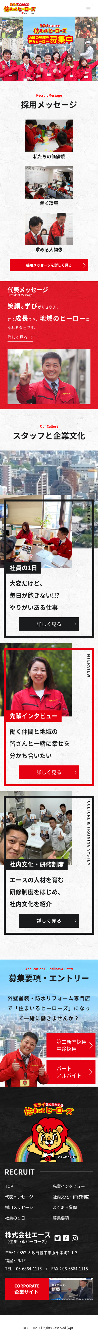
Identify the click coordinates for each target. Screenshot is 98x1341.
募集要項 (61, 1218)
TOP (9, 1186)
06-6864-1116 (29, 1269)
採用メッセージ (19, 1207)
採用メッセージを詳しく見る (49, 265)
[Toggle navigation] (88, 8)
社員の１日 (15, 1218)
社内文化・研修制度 (71, 1197)
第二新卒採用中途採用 (72, 1045)
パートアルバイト (69, 1072)
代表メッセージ (19, 1197)
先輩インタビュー (69, 1186)
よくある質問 (65, 1207)
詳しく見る (49, 624)
